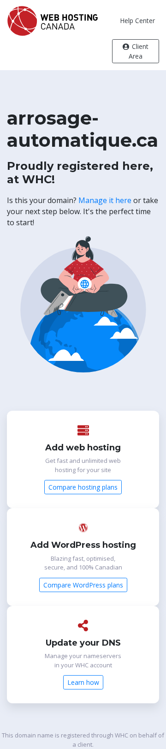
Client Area (138, 51)
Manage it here (104, 200)
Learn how (83, 682)
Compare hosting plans (83, 487)
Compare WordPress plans (83, 585)
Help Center (137, 20)
